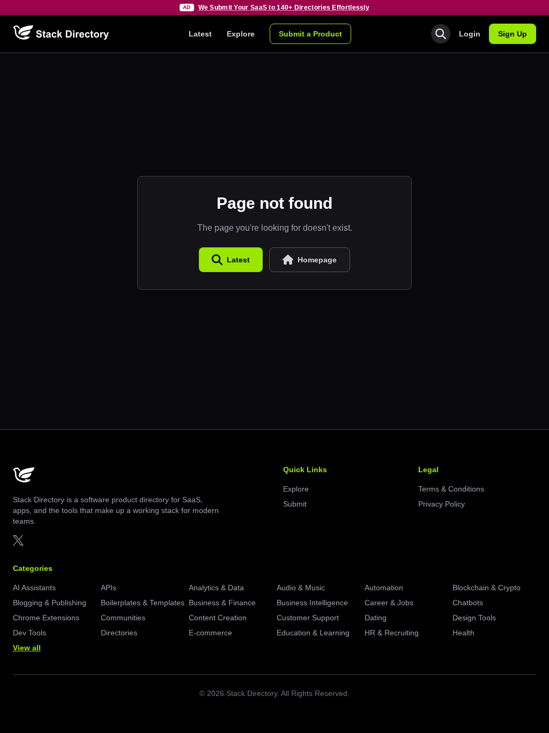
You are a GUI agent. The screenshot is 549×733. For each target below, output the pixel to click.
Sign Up (512, 34)
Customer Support (308, 617)
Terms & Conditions (451, 489)
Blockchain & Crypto (486, 587)
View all (27, 647)
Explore (241, 34)
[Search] (440, 33)
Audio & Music (301, 587)
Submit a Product (310, 34)
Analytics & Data (216, 587)
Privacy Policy (441, 504)
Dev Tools (29, 632)
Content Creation (218, 617)
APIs (108, 587)
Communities (123, 617)
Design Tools (474, 617)
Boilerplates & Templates (142, 602)
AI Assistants (34, 587)
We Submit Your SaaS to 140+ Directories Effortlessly (284, 7)
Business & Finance (222, 602)
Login (469, 34)
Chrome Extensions (46, 617)
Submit (295, 504)
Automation (384, 587)
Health (463, 632)
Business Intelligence (312, 602)
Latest (200, 34)
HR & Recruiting (392, 632)
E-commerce (210, 632)
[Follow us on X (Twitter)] (18, 540)
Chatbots (467, 602)
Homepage (317, 259)
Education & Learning (313, 632)
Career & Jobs (389, 602)
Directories (119, 632)
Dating (376, 617)
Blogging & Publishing (49, 602)
